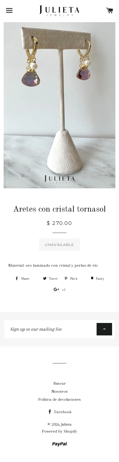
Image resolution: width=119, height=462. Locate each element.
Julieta (66, 424)
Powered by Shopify (59, 431)
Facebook (62, 411)
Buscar (59, 383)
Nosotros (59, 391)
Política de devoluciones (59, 399)
